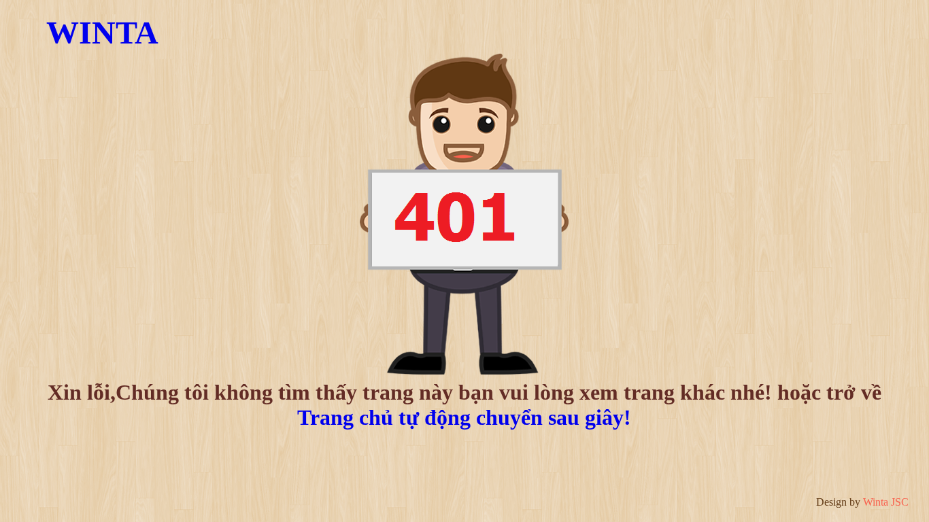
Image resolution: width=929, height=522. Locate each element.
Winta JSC (886, 502)
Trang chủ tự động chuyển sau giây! (464, 417)
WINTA (102, 32)
